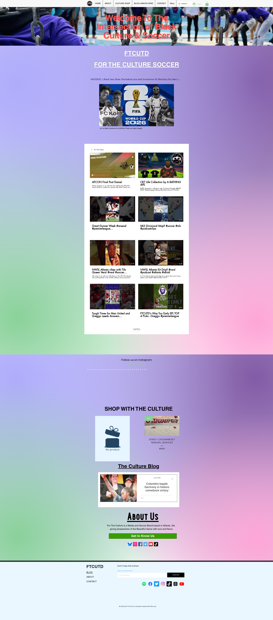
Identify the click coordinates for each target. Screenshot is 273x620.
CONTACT (91, 581)
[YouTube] (151, 544)
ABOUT (90, 577)
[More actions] (173, 479)
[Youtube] (181, 583)
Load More (136, 329)
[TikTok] (156, 544)
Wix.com (153, 606)
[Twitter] (145, 544)
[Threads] (175, 583)
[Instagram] (135, 544)
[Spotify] (144, 583)
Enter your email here (124, 570)
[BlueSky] (130, 544)
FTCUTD (94, 566)
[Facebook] (140, 544)
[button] (207, 4)
